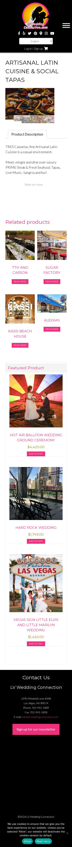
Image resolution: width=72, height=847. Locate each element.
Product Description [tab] (27, 134)
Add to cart (36, 453)
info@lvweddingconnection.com (40, 716)
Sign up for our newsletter (36, 729)
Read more (20, 281)
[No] (67, 833)
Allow (27, 841)
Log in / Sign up (33, 48)
